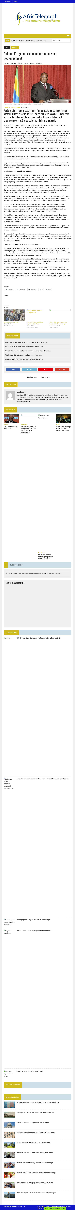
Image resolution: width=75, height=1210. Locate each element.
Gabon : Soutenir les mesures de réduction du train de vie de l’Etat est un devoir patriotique (42, 779)
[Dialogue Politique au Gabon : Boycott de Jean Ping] (37, 315)
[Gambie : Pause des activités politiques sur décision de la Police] (9, 1065)
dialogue (20, 63)
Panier (15, 1)
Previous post (32, 377)
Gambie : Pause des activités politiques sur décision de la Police (35, 930)
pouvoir (32, 63)
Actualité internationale (12, 1097)
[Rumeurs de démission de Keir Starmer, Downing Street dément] (9, 1157)
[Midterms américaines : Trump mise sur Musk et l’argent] (9, 1127)
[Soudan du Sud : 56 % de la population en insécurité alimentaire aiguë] (9, 1177)
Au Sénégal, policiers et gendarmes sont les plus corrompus (33, 919)
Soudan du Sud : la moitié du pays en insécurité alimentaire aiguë (35, 1163)
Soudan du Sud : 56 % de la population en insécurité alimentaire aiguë (36, 1173)
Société (6, 424)
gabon (26, 63)
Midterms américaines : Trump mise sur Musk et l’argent (33, 1122)
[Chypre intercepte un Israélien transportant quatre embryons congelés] (9, 1197)
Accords (13, 63)
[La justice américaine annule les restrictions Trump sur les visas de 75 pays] (9, 1106)
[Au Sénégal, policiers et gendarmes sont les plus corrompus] (9, 924)
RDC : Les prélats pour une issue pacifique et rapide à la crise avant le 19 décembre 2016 (28, 429)
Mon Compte (8, 1)
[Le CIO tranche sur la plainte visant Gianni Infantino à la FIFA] (9, 1147)
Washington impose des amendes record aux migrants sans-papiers (36, 1132)
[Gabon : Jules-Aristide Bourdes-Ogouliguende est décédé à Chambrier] (46, 550)
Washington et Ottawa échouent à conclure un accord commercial (23, 355)
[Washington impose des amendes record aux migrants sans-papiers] (9, 1137)
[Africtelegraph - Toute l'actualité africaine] (37, 18)
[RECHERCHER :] (61, 40)
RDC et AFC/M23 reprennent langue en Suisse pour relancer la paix (24, 346)
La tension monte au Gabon (11, 322)
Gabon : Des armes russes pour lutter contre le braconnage (58, 323)
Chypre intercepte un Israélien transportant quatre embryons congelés (36, 1193)
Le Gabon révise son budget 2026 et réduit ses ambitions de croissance (63, 429)
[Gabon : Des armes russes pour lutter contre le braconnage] (60, 315)
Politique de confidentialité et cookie (61, 1206)
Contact (48, 1206)
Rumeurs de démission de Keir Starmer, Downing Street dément (35, 1153)
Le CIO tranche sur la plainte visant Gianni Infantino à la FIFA (33, 1142)
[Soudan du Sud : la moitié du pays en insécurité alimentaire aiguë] (9, 1167)
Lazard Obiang (15, 107)
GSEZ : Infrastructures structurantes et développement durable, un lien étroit (38, 638)
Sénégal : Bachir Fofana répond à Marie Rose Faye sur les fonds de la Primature (27, 351)
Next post (44, 377)
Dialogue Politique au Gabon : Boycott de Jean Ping (35, 323)
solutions (39, 63)
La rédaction (41, 1206)
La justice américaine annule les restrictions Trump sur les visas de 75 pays (26, 342)
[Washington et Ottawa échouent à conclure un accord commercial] (9, 1116)
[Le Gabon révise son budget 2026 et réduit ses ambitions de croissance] (63, 422)
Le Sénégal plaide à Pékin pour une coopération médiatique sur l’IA (24, 359)
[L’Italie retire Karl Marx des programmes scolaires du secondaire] (9, 1187)
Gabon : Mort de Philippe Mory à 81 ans (10, 428)
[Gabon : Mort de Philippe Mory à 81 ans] (11, 422)
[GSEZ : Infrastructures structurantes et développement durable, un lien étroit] (9, 773)
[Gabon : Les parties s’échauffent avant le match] (9, 1076)
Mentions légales (43, 1208)
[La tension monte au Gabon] (14, 315)
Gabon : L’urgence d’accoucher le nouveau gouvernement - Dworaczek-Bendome (34, 574)
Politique (24, 424)
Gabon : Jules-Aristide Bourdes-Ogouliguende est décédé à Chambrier (45, 557)
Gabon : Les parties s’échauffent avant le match (30, 1071)
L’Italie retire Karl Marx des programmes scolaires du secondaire (35, 1183)
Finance (58, 424)
